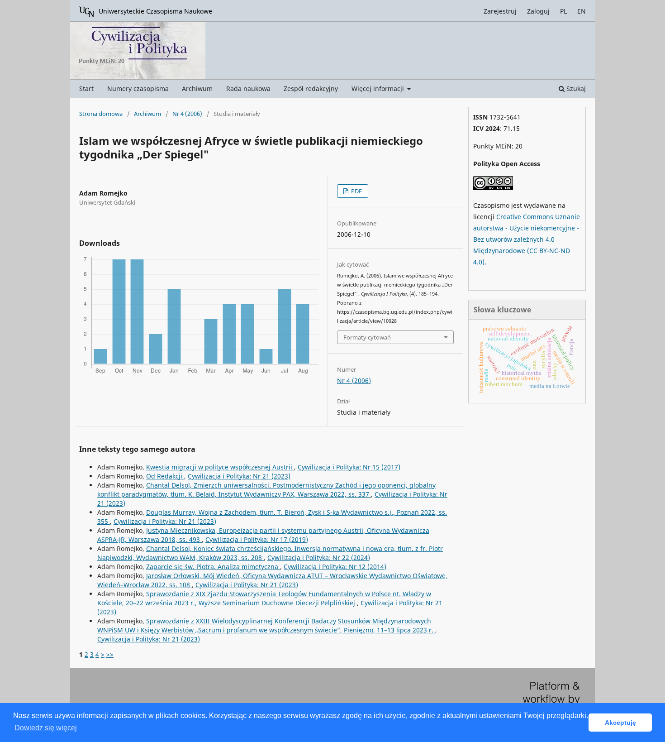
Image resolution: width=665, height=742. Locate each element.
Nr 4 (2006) (187, 114)
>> (110, 654)
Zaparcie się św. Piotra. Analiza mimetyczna (213, 566)
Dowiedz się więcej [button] (45, 728)
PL (563, 11)
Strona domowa (101, 114)
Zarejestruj (500, 11)
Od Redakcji (165, 476)
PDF (356, 191)
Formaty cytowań (367, 337)
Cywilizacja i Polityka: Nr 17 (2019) (256, 539)
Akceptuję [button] (620, 722)
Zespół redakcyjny (311, 88)
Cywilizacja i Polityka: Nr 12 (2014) (335, 566)
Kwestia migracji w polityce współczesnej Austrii (220, 467)
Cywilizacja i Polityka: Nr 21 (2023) (239, 476)
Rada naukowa (248, 88)
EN (581, 11)
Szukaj (575, 88)
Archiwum (197, 88)
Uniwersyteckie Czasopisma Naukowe (155, 11)
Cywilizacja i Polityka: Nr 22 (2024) (318, 557)
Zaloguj (538, 11)
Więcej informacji (379, 88)
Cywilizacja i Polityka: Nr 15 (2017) (349, 467)
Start (86, 88)
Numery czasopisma (138, 88)
